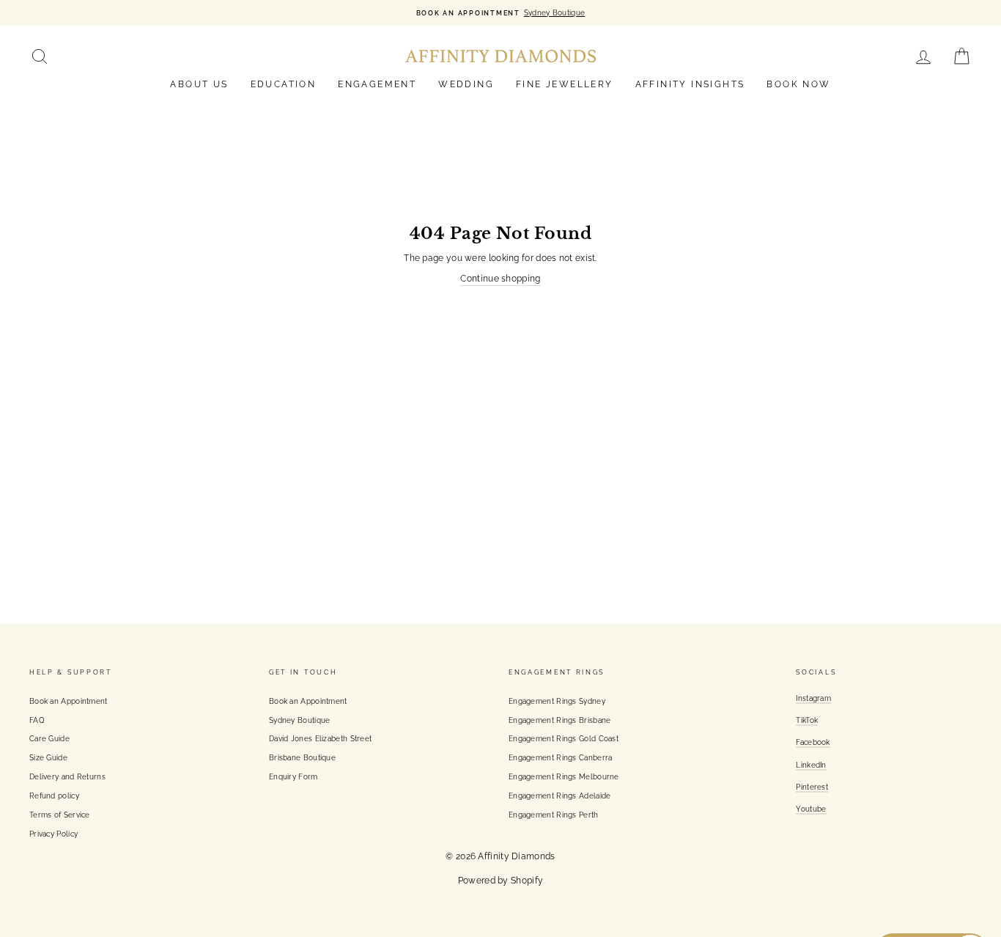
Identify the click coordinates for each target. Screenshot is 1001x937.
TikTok (807, 720)
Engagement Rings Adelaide (560, 795)
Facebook (813, 742)
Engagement (377, 84)
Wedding (466, 84)
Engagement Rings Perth (554, 814)
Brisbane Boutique (302, 757)
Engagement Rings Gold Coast (563, 738)
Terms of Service (59, 814)
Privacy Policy (53, 833)
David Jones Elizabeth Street (320, 738)
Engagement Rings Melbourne (564, 776)
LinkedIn (811, 764)
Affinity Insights (690, 84)
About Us (199, 84)
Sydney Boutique (299, 720)
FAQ (36, 720)
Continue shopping (500, 278)
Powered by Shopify (500, 880)
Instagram (813, 698)
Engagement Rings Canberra (561, 757)
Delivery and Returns (67, 776)
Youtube (811, 808)
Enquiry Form (293, 776)
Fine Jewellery (564, 84)
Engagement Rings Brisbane (560, 720)
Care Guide (49, 738)
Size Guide (48, 757)
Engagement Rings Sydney (557, 701)
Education (284, 84)
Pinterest (812, 786)
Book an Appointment (68, 701)
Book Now (798, 84)
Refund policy (54, 795)
